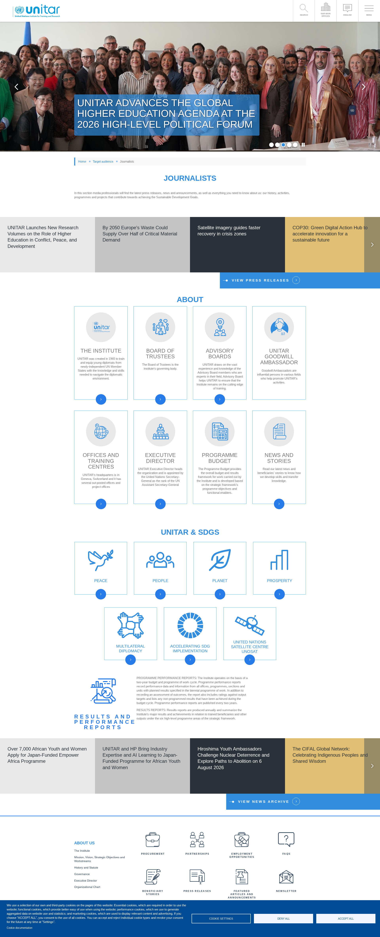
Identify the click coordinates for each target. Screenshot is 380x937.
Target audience (103, 161)
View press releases (260, 280)
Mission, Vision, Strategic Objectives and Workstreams (99, 859)
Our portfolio (247, 664)
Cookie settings (221, 918)
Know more (47, 252)
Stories (272, 606)
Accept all (346, 918)
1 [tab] (271, 145)
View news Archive (263, 802)
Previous (16, 86)
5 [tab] (295, 145)
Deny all (283, 918)
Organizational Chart (87, 887)
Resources (96, 599)
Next (363, 86)
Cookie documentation (19, 927)
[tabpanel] (190, 86)
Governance (82, 874)
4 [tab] (289, 145)
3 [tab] (283, 145)
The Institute (82, 850)
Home (82, 161)
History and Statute (86, 867)
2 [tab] (277, 145)
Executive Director (85, 880)
